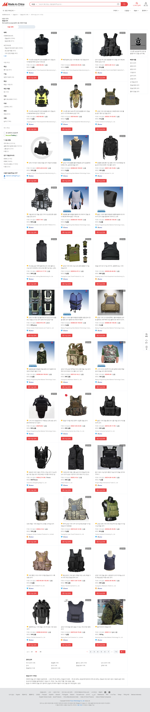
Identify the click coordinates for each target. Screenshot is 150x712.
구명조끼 (133, 72)
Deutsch (58, 694)
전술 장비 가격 (80, 665)
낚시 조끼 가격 (105, 663)
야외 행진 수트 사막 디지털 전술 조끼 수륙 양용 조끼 (41, 576)
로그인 (146, 5)
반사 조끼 (133, 63)
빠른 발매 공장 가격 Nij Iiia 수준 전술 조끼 (76, 60)
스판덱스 (8, 107)
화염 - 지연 (8, 84)
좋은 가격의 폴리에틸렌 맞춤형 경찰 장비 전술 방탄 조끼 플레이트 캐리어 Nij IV (76, 318)
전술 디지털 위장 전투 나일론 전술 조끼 (75, 421)
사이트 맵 (94, 692)
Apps (135, 10)
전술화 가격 (54, 663)
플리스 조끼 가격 (81, 663)
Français (44, 694)
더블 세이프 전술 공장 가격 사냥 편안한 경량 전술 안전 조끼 (42, 215)
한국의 (88, 694)
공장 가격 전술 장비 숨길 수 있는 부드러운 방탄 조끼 (76, 628)
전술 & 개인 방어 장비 (14, 48)
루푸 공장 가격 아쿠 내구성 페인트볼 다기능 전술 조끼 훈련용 (76, 525)
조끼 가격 (54, 665)
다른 (5, 56)
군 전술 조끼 (134, 82)
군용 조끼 (133, 79)
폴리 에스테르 (10, 99)
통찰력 (100, 692)
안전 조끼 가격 (55, 668)
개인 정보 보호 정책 (67, 692)
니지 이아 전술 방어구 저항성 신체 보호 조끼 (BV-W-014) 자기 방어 (42, 422)
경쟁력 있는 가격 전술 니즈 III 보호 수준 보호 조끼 (42, 628)
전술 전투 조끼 (134, 88)
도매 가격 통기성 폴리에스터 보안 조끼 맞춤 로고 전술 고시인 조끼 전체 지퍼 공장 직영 (41, 318)
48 (40, 652)
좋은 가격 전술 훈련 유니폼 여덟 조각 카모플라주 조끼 (110, 422)
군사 (27, 665)
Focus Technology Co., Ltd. (77, 701)
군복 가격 (104, 665)
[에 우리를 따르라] (109, 692)
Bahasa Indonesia (136, 694)
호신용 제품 (10, 51)
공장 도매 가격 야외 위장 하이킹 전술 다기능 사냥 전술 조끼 (110, 525)
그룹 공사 (8, 149)
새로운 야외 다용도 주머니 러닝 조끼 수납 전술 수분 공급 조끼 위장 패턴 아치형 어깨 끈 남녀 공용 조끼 (42, 473)
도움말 (127, 10)
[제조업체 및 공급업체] (13, 4)
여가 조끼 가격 (30, 663)
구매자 (115, 10)
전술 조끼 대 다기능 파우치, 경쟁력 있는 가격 (109, 266)
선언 (49, 692)
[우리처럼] (105, 692)
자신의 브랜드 (11, 164)
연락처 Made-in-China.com (81, 692)
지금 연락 (33, 78)
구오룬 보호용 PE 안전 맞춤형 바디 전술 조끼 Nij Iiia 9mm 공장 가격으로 (41, 61)
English (18, 694)
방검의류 (9, 41)
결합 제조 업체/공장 (13, 146)
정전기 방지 (9, 77)
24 (32, 652)
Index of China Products (87, 697)
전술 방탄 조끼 (134, 85)
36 (36, 652)
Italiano (72, 694)
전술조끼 (10, 38)
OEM (8, 159)
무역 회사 (9, 143)
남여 (7, 121)
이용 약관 (79, 705)
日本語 (38, 694)
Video (54, 33)
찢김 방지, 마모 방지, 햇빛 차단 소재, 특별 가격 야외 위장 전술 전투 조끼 (76, 576)
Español (51, 694)
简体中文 (24, 694)
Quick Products (57, 697)
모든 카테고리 (9, 10)
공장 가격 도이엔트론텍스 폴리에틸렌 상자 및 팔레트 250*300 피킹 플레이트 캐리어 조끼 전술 (109, 318)
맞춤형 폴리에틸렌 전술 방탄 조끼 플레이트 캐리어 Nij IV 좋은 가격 (41, 370)
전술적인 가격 (30, 668)
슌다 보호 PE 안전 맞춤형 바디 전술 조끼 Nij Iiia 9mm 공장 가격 (110, 61)
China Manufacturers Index (70, 697)
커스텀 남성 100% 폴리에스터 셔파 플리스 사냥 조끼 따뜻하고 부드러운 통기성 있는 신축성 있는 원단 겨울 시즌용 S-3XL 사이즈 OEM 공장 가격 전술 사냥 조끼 (41, 267)
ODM (8, 161)
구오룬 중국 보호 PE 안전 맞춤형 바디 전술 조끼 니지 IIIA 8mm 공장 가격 (75, 112)
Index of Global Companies (103, 697)
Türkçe (119, 694)
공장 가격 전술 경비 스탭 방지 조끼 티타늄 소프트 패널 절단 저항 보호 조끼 (110, 576)
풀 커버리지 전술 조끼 (104, 627)
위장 (7, 114)
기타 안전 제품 (11, 53)
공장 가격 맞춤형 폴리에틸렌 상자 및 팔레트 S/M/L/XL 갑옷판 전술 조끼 (76, 164)
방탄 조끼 (133, 66)
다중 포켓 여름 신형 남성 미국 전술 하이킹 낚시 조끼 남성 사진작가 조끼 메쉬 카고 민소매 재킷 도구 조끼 (75, 473)
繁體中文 (31, 694)
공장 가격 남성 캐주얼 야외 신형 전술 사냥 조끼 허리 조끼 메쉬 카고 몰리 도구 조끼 (76, 370)
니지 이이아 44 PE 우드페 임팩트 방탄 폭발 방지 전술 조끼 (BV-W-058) (109, 370)
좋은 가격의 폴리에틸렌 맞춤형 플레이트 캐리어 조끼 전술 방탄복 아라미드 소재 (109, 215)
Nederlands (101, 694)
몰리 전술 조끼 (134, 91)
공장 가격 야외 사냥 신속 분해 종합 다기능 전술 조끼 (75, 267)
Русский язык (80, 694)
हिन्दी (107, 694)
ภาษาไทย (113, 694)
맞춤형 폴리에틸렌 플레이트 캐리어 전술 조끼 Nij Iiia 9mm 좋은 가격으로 (75, 215)
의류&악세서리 (8, 36)
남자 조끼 (133, 76)
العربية (93, 694)
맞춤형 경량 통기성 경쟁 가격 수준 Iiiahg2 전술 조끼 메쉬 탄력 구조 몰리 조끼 (110, 164)
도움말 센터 (43, 692)
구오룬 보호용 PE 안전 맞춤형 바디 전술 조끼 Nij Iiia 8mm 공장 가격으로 (41, 112)
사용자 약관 (56, 692)
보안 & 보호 (7, 45)
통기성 (8, 70)
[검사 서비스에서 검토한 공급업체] (13, 133)
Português (65, 694)
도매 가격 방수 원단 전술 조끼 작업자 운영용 (43, 163)
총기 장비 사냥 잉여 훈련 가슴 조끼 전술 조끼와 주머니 (110, 473)
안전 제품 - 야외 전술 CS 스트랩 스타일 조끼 (40, 524)
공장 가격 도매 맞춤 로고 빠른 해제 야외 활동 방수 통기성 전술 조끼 (109, 112)
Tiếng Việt (126, 694)
